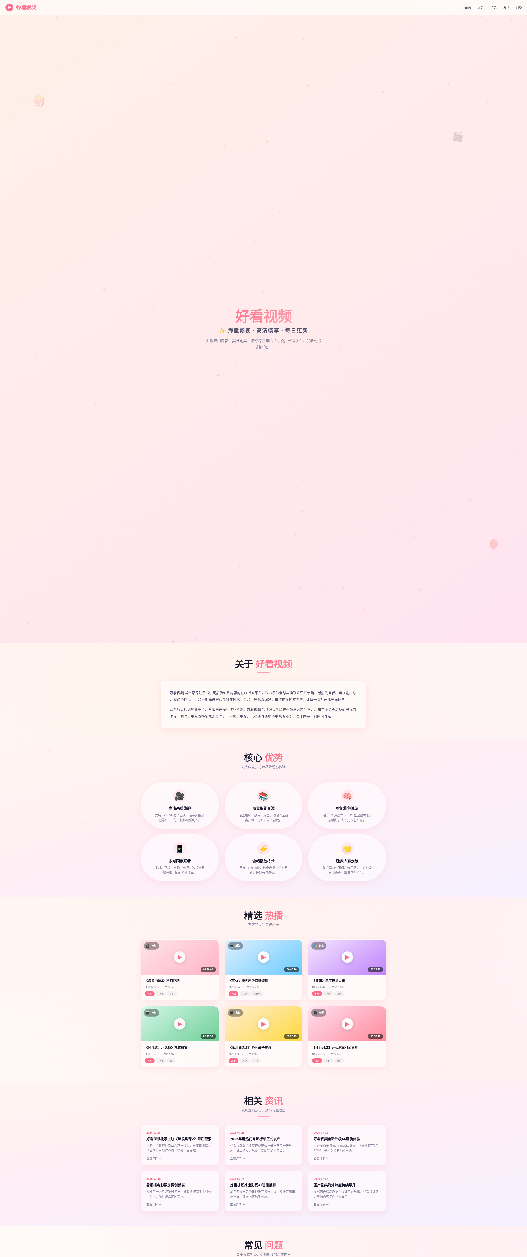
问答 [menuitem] (519, 7)
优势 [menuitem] (481, 7)
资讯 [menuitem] (506, 7)
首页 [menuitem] (468, 7)
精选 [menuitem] (493, 7)
